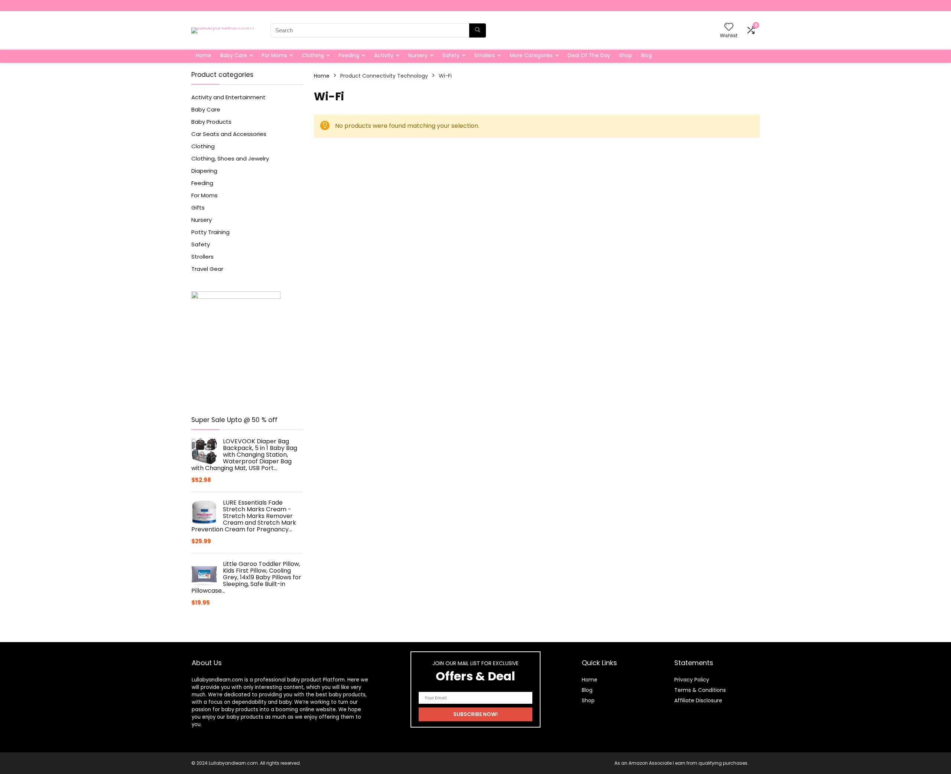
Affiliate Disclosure (698, 700)
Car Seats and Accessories (228, 134)
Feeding (349, 55)
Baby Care (233, 55)
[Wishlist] (728, 27)
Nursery (418, 55)
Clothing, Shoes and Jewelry (230, 158)
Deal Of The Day (589, 55)
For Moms (274, 55)
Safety (451, 55)
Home (203, 55)
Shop (625, 55)
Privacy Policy (691, 679)
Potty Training (210, 232)
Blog (646, 55)
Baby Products (211, 122)
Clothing (313, 55)
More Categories (531, 55)
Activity (383, 55)
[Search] (477, 30)
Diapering (204, 171)
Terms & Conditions (700, 690)
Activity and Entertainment (228, 97)
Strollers (484, 55)
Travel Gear (207, 269)
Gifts (198, 207)
